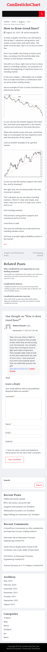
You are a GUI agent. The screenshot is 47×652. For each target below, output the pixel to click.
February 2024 (10, 585)
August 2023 (9, 604)
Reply (8, 378)
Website (8, 441)
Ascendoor (17, 649)
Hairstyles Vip (9, 537)
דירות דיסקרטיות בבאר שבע (19, 368)
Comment (10, 396)
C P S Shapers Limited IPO (32, 565)
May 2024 (8, 581)
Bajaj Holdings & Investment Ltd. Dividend (21, 514)
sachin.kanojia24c (31, 32)
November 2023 (10, 593)
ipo (5, 633)
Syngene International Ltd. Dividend (19, 507)
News (6, 637)
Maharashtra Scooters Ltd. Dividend (19, 511)
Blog (5, 244)
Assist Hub (8, 547)
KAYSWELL (8, 556)
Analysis (7, 618)
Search (7, 480)
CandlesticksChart (23, 4)
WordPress (36, 649)
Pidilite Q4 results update (14, 499)
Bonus (6, 626)
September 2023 (11, 600)
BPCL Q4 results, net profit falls (17, 503)
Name (8, 424)
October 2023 (10, 596)
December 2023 (10, 589)
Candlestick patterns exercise (17, 296)
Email (8, 433)
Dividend (7, 629)
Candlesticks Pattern (13, 284)
